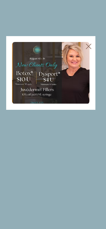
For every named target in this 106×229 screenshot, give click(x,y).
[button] (88, 47)
